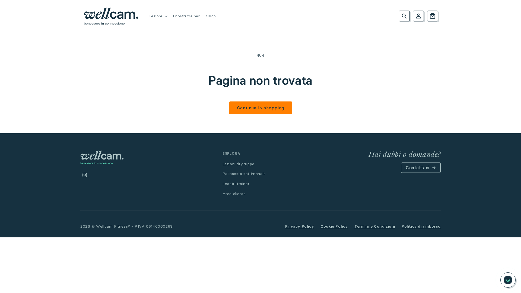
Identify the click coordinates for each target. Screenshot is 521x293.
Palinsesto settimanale (244, 173)
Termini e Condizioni (374, 226)
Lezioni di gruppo (239, 163)
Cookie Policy (334, 226)
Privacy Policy (299, 226)
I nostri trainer (236, 183)
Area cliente (234, 193)
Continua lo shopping (260, 107)
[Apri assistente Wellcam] (508, 280)
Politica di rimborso (421, 226)
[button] (158, 16)
